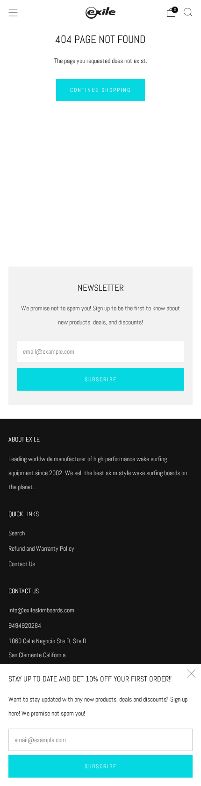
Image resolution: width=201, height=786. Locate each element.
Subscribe (101, 766)
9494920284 (24, 625)
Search (16, 533)
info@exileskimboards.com (41, 610)
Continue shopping (100, 90)
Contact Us (21, 564)
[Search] (188, 12)
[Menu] (13, 12)
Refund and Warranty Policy (41, 548)
